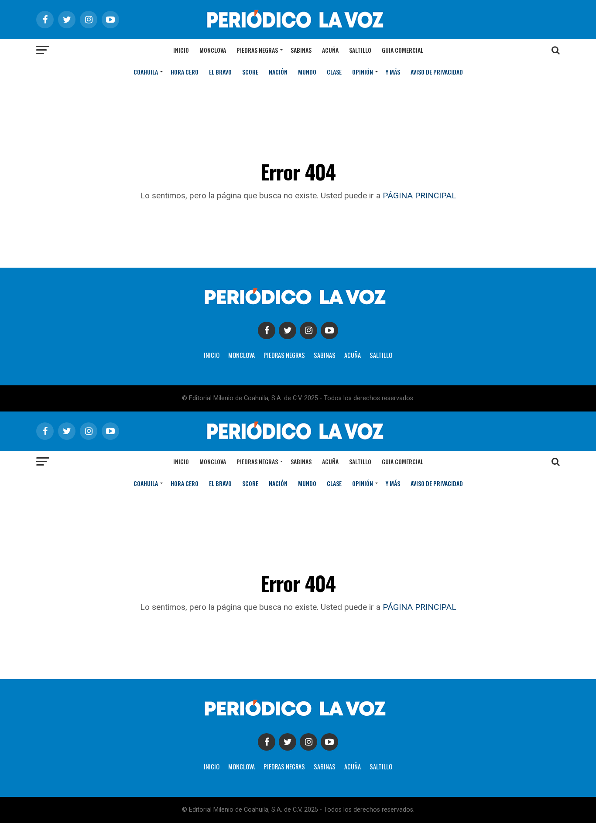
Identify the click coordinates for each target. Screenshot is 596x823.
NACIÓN (278, 71)
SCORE (250, 71)
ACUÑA (352, 355)
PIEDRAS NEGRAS (284, 355)
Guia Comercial (402, 49)
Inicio (181, 49)
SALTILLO (381, 355)
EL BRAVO (220, 71)
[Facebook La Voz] (266, 330)
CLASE (334, 71)
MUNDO (307, 71)
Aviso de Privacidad (437, 71)
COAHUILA (146, 71)
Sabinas (301, 49)
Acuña (330, 49)
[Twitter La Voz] (287, 330)
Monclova (212, 49)
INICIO (211, 355)
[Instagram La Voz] (308, 330)
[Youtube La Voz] (329, 330)
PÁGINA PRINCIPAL (419, 195)
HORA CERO (185, 71)
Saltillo (360, 49)
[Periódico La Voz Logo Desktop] (298, 30)
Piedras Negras (257, 49)
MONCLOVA (241, 355)
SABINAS (325, 355)
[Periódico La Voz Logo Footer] (298, 306)
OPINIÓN (362, 71)
